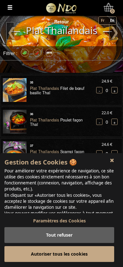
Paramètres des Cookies (59, 221)
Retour (61, 21)
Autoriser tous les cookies (59, 254)
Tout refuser (59, 235)
